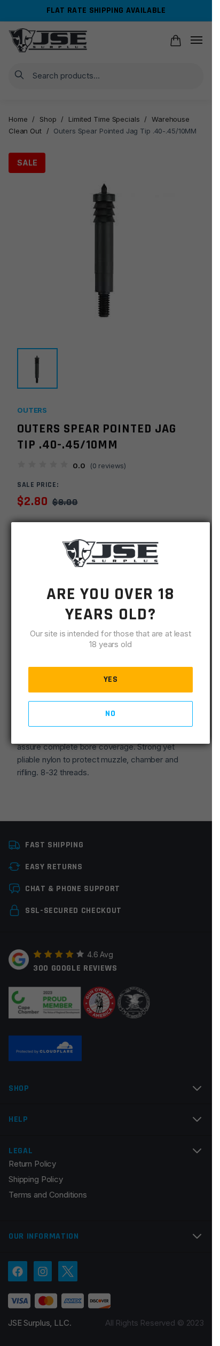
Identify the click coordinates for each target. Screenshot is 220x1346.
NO (110, 713)
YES (111, 679)
